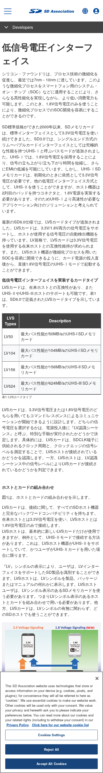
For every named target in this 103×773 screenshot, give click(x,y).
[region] (51, 722)
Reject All (51, 749)
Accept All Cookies (51, 763)
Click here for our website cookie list (60, 724)
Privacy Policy (17, 724)
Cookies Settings (51, 734)
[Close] (97, 678)
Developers (22, 27)
